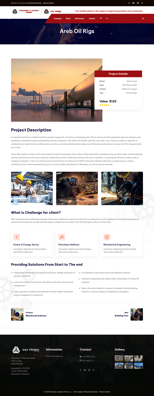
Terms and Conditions (54, 356)
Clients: (103, 89)
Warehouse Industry (36, 315)
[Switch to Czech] (101, 18)
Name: (102, 81)
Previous (29, 313)
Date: (102, 85)
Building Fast (121, 315)
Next (126, 313)
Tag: (101, 93)
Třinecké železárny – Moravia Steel (40, 3)
